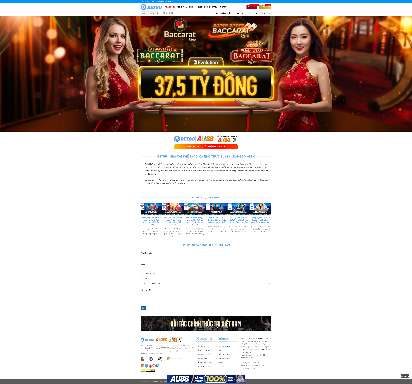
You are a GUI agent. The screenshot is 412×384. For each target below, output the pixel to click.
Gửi (143, 308)
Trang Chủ (170, 7)
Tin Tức (223, 7)
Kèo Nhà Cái (182, 7)
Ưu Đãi (215, 7)
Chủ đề (144, 278)
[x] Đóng (405, 376)
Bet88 (148, 164)
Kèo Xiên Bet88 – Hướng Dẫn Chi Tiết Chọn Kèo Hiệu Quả (217, 219)
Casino (207, 7)
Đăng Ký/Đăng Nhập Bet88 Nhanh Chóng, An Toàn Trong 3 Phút (260, 219)
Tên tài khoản (147, 253)
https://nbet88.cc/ (165, 183)
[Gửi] (157, 13)
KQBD (200, 7)
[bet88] (151, 7)
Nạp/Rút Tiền (238, 13)
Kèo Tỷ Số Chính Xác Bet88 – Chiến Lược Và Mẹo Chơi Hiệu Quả (238, 219)
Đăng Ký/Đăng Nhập (223, 13)
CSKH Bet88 (266, 13)
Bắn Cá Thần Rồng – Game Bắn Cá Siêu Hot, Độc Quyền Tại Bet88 (195, 221)
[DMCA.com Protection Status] (148, 371)
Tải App (249, 13)
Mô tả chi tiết (146, 290)
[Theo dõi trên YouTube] (172, 13)
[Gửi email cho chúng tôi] (164, 13)
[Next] (270, 221)
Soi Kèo (192, 7)
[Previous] (141, 221)
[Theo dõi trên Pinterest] (169, 13)
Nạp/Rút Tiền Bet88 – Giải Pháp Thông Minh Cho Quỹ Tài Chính (173, 221)
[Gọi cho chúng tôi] (166, 13)
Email (144, 265)
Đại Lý (257, 13)
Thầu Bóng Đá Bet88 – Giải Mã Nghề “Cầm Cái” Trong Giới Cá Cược (151, 221)
